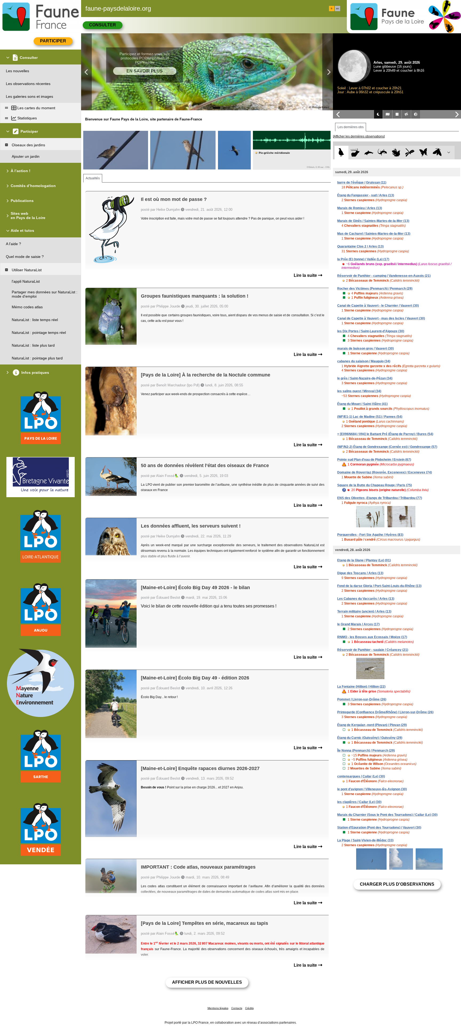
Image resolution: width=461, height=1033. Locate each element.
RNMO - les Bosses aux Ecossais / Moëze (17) (372, 637)
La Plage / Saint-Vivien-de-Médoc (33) (365, 840)
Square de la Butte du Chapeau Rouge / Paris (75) (374, 485)
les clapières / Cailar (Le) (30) (359, 802)
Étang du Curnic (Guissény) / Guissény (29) (369, 738)
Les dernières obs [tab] (350, 127)
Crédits (249, 1008)
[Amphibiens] (396, 152)
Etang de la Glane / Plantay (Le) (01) (364, 560)
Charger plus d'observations (397, 884)
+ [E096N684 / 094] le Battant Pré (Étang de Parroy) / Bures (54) (385, 434)
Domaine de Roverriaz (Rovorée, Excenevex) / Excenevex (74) (384, 472)
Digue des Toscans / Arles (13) (360, 573)
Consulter (102, 25)
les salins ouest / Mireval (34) (359, 391)
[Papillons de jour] (423, 152)
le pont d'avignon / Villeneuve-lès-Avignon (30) (372, 789)
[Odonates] (409, 152)
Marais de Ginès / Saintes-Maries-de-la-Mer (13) (373, 221)
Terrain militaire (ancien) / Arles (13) (364, 611)
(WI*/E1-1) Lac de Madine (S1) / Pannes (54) (369, 417)
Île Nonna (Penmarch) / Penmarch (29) (366, 750)
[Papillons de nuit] (437, 152)
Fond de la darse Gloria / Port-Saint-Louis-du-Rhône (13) (379, 586)
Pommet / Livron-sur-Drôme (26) (361, 699)
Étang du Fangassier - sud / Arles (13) (365, 195)
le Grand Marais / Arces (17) (358, 624)
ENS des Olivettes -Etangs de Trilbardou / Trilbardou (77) (379, 498)
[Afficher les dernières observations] (359, 136)
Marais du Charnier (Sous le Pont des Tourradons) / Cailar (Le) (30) (387, 815)
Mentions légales (218, 1008)
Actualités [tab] (93, 178)
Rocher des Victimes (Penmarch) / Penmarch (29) (374, 288)
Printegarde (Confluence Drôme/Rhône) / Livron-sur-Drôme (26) (385, 712)
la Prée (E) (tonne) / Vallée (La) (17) (363, 259)
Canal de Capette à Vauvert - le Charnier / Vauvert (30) (378, 305)
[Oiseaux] (341, 152)
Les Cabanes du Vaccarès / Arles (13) (365, 599)
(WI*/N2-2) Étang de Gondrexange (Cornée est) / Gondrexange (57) (387, 447)
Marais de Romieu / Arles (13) (359, 208)
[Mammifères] (355, 152)
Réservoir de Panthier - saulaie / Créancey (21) (372, 650)
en (337, 8)
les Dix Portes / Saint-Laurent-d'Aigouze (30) (370, 331)
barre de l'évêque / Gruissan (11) (361, 182)
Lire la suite (306, 275)
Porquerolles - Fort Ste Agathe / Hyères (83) (370, 535)
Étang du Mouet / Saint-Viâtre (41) (362, 404)
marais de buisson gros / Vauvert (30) (365, 348)
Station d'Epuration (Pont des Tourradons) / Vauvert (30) (379, 827)
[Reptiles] (382, 152)
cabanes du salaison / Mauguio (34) (363, 361)
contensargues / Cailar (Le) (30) (361, 776)
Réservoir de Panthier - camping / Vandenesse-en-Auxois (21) (384, 276)
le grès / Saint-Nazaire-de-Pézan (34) (364, 378)
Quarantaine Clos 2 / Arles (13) (360, 246)
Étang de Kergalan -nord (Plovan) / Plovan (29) (372, 725)
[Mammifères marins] (369, 152)
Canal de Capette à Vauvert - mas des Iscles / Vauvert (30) (381, 318)
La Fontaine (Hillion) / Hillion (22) (361, 686)
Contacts (236, 1008)
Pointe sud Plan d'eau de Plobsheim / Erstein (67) (374, 459)
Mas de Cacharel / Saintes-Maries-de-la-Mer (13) (373, 234)
